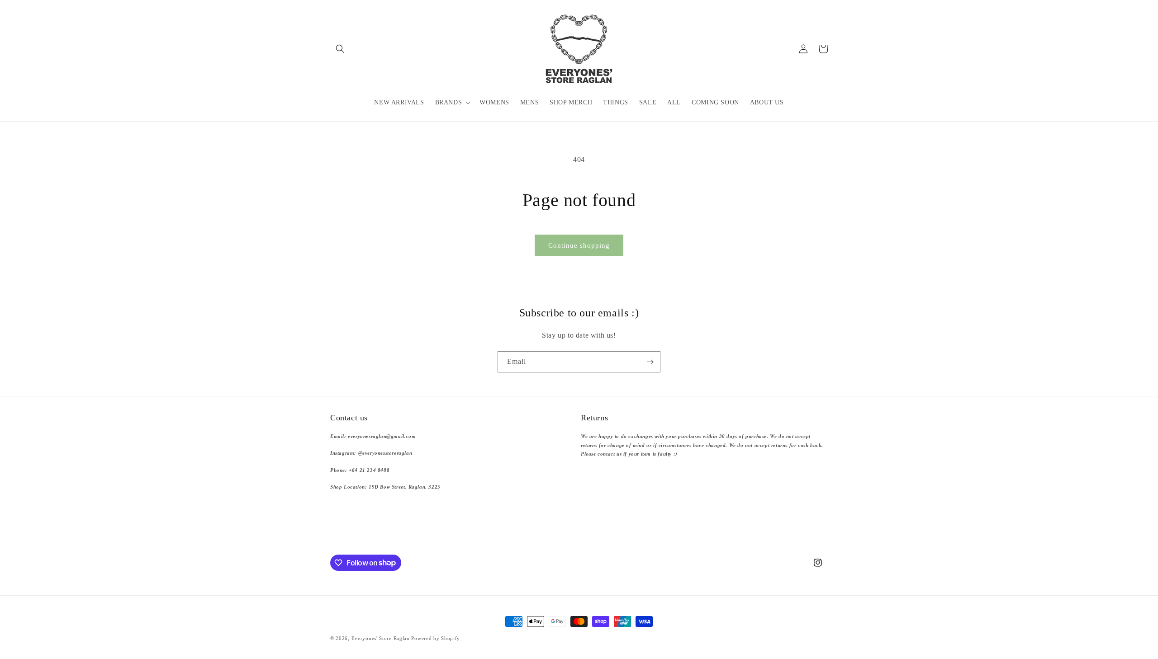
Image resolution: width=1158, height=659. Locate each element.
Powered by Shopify (435, 638)
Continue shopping (579, 245)
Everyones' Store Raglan (380, 638)
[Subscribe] (650, 361)
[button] (340, 49)
